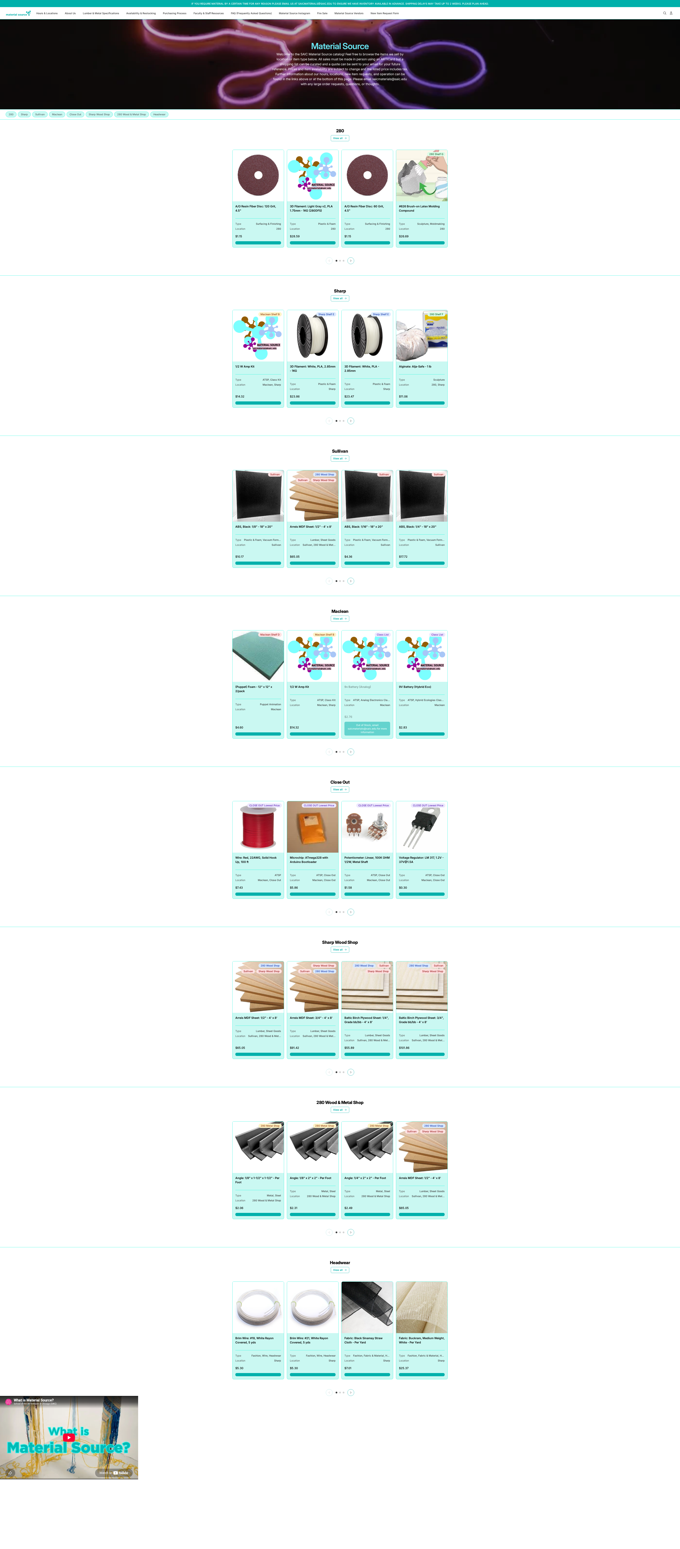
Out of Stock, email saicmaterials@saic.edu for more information (369, 729)
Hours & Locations (47, 13)
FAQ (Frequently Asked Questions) (251, 13)
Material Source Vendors (349, 13)
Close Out (340, 782)
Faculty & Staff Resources (209, 13)
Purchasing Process (174, 13)
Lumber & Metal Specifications (101, 13)
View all (338, 138)
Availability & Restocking (141, 13)
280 (340, 130)
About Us (70, 13)
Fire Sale (322, 13)
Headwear (340, 1262)
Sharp (340, 291)
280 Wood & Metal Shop (339, 1102)
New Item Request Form (385, 13)
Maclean (340, 611)
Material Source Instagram (294, 13)
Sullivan (340, 451)
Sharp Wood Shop (340, 942)
